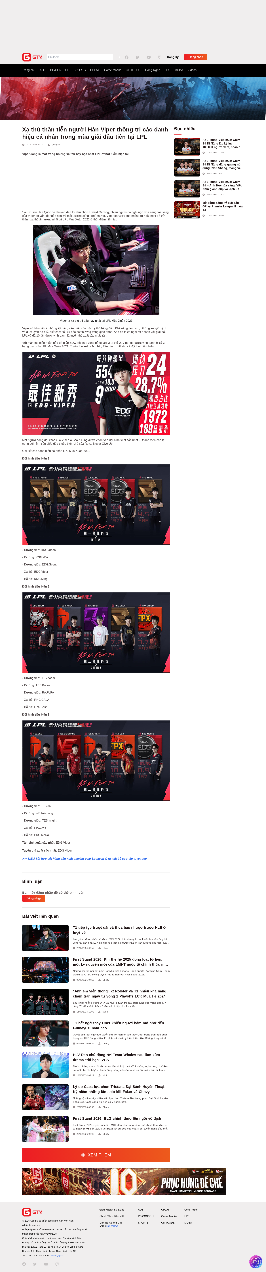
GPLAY (95, 70)
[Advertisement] (133, 25)
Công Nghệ (152, 70)
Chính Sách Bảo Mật (112, 1216)
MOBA (179, 70)
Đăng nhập (196, 57)
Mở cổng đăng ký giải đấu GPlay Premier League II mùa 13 (222, 206)
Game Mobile (112, 70)
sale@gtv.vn (112, 1226)
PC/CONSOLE (59, 70)
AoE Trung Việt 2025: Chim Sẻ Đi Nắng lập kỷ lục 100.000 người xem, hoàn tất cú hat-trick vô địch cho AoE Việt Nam (222, 143)
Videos (192, 70)
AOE (43, 70)
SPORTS (80, 70)
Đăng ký (173, 57)
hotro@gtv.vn (57, 1255)
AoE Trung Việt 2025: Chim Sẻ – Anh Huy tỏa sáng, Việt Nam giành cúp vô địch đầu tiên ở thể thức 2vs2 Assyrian (223, 185)
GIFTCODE (133, 70)
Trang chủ (28, 70)
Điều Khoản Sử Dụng (112, 1209)
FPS (167, 70)
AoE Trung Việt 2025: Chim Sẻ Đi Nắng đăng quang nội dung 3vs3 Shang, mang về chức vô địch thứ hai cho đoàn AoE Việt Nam (221, 164)
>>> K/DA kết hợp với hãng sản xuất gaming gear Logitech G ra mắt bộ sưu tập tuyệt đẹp (84, 858)
